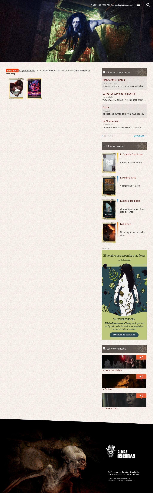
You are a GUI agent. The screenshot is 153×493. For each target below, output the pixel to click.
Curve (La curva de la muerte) (119, 93)
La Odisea (125, 224)
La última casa (110, 121)
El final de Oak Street (131, 154)
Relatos (130, 474)
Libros (136, 474)
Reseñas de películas (131, 472)
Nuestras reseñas (112, 4)
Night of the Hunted (113, 80)
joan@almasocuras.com (122, 478)
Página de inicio (27, 70)
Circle (105, 107)
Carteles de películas (116, 474)
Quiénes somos (114, 472)
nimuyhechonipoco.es (126, 480)
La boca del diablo (130, 200)
